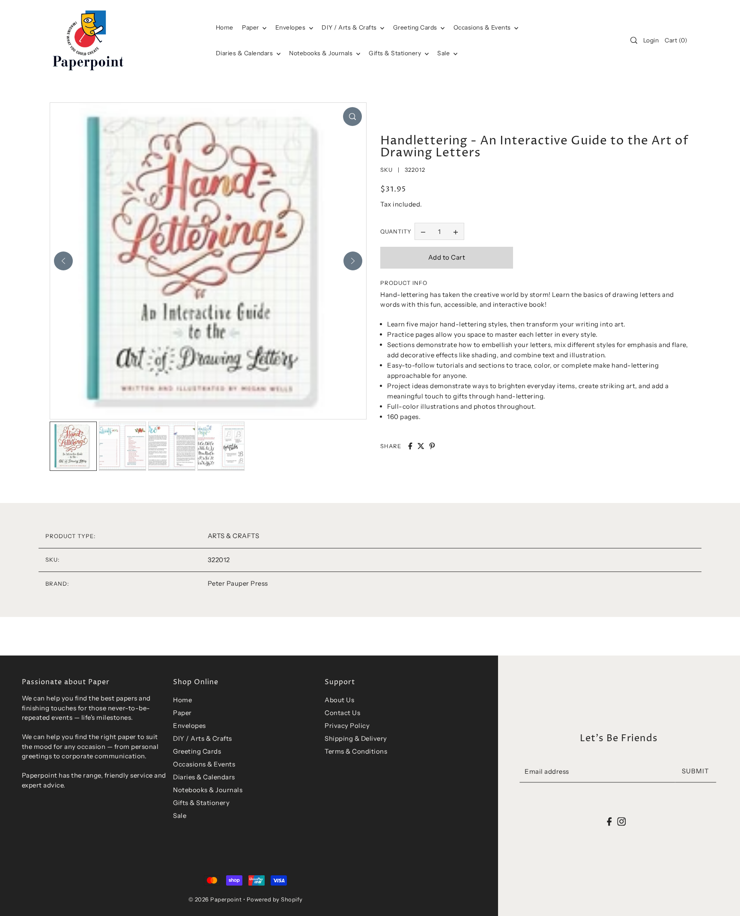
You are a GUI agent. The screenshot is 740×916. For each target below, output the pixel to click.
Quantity (396, 231)
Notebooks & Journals (321, 53)
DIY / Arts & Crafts (350, 27)
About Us (339, 700)
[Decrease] (423, 231)
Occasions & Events (204, 764)
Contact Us (342, 713)
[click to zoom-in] (352, 116)
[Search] (633, 40)
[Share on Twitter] (421, 446)
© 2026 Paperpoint (215, 899)
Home (182, 700)
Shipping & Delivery (356, 738)
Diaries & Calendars (245, 53)
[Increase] (456, 231)
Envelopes (291, 27)
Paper (251, 27)
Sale (444, 53)
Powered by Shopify (275, 899)
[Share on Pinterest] (432, 446)
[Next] (352, 260)
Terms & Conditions (356, 751)
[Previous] (63, 260)
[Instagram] (621, 821)
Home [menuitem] (224, 27)
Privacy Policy (347, 725)
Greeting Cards (416, 27)
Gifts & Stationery (396, 53)
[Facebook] (609, 821)
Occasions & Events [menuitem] (483, 27)
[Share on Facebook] (410, 446)
